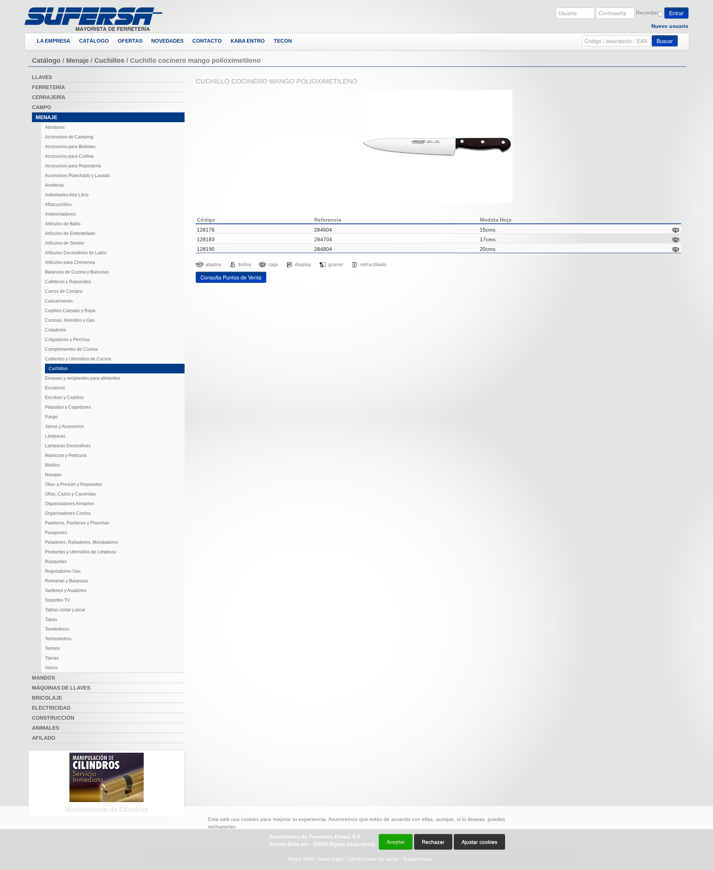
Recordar (647, 13)
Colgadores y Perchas (67, 339)
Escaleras (55, 387)
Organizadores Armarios (69, 503)
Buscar (665, 41)
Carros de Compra (63, 291)
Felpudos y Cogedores (68, 407)
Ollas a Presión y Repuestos (73, 484)
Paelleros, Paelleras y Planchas (77, 523)
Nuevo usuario (669, 26)
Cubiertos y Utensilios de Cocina (78, 359)
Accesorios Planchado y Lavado (77, 175)
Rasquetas (56, 561)
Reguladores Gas (63, 571)
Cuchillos (109, 60)
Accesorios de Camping (69, 137)
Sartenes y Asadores (66, 590)
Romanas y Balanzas (66, 580)
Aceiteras (54, 185)
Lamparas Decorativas (68, 445)
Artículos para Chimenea (70, 262)
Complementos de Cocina (71, 349)
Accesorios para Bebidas (70, 146)
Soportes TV (57, 600)
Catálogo (46, 60)
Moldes (52, 465)
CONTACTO (207, 41)
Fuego (51, 416)
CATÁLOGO (94, 41)
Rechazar (433, 842)
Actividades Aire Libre (67, 194)
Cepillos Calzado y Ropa (70, 310)
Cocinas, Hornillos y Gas (70, 320)
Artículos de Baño (63, 223)
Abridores (55, 127)
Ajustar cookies (624, 799)
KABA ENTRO (248, 41)
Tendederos (57, 629)
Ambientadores (60, 214)
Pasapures (56, 532)
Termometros (58, 638)
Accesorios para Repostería (73, 166)
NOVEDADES (167, 41)
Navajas (53, 474)
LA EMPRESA (53, 41)
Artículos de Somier (64, 243)
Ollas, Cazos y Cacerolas (70, 494)
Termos (52, 648)
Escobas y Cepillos (64, 397)
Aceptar (396, 842)
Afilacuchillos (58, 204)
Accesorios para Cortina (69, 156)
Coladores (55, 330)
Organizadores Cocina (68, 513)
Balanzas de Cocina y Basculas (77, 272)
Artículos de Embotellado (70, 233)
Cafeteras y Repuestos (68, 281)
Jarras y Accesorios (64, 426)
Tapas (51, 619)
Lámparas (55, 436)
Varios (51, 667)
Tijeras (52, 658)
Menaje (77, 60)
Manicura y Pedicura (66, 455)
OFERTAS (130, 41)
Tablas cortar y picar (65, 609)
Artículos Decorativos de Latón (76, 252)
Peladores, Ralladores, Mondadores (81, 542)
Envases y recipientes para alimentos (82, 378)
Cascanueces (59, 301)
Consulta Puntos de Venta (231, 277)
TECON (283, 41)
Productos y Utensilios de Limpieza (80, 552)
